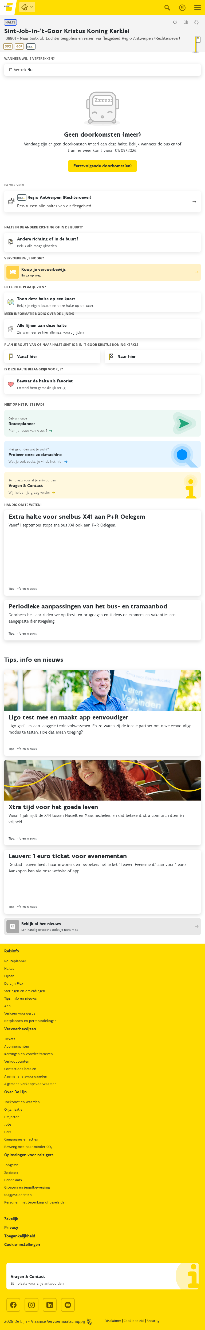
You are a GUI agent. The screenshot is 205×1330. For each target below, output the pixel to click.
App (7, 1006)
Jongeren (11, 1165)
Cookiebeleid (134, 1321)
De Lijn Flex (13, 983)
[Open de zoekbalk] (167, 7)
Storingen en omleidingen (24, 991)
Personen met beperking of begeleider (35, 1202)
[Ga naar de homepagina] (8, 7)
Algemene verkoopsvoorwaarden (30, 1084)
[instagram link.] (31, 1305)
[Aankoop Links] (27, 7)
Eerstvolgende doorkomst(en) (102, 165)
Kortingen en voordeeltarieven (28, 1054)
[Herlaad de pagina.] (196, 22)
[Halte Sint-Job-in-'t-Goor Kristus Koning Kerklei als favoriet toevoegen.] (175, 22)
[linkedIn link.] (49, 1305)
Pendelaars (13, 1180)
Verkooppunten (16, 1061)
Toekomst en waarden (22, 1102)
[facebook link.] (13, 1305)
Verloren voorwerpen (21, 1013)
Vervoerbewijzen (20, 1028)
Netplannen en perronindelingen (30, 1021)
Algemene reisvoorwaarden (25, 1076)
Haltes (9, 968)
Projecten (11, 1117)
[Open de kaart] (186, 22)
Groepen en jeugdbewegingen (28, 1187)
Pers (7, 1132)
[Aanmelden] (182, 7)
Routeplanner (15, 961)
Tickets (9, 1039)
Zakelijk (11, 1218)
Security (153, 1321)
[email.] (68, 1305)
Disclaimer (113, 1321)
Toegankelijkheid (19, 1235)
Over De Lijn (15, 1091)
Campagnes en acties (21, 1139)
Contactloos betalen (20, 1069)
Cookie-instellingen (22, 1244)
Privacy (11, 1227)
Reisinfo (11, 950)
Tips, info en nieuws (20, 998)
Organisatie (13, 1109)
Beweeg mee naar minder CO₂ (28, 1147)
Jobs (7, 1124)
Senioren (11, 1172)
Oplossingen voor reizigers (28, 1154)
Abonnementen (16, 1046)
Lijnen (9, 976)
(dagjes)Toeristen (18, 1195)
